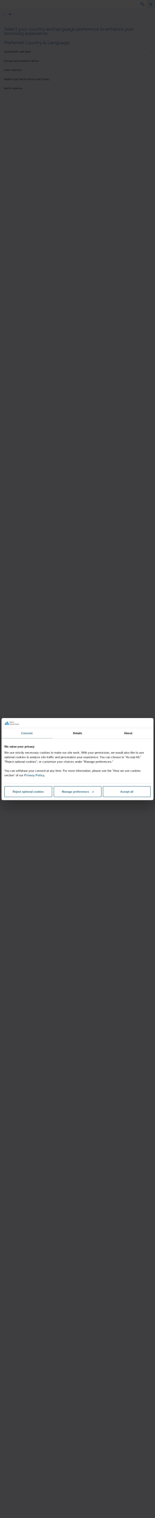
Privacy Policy (34, 775)
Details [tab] (77, 733)
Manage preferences (75, 791)
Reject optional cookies (28, 791)
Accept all (126, 791)
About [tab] (128, 733)
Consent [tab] (27, 733)
